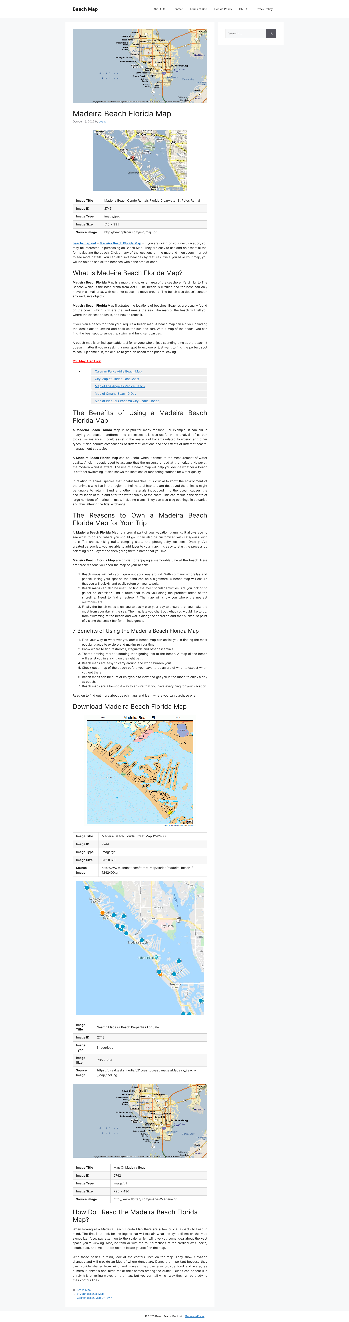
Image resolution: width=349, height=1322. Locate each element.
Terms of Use (198, 9)
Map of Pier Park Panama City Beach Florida (127, 401)
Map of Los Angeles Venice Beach (120, 386)
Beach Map (85, 9)
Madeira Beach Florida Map (120, 243)
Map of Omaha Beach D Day (115, 393)
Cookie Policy (223, 9)
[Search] (271, 33)
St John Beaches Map (90, 1293)
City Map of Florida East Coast (117, 379)
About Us (159, 9)
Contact (177, 9)
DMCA (243, 9)
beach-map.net (84, 243)
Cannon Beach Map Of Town (94, 1297)
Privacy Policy (264, 9)
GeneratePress (194, 1316)
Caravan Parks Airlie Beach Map (118, 371)
